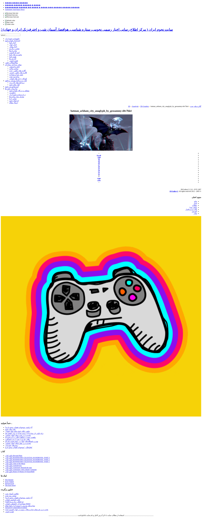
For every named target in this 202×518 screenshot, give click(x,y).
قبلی (99, 157)
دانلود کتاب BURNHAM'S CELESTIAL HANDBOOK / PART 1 (27, 462)
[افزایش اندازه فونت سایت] (11, 13)
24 (99, 170)
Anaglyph (135, 106)
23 (99, 172)
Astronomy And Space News (15, 9)
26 (99, 167)
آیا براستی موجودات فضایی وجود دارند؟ (18, 427)
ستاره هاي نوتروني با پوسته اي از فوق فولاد (20, 506)
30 (99, 159)
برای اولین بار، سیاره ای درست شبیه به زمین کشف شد (24, 433)
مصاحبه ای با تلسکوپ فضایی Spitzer (17, 504)
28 (99, 163)
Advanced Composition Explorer (16, 508)
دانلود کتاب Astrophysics (13, 466)
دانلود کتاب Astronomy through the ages (18, 468)
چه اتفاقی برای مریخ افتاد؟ (14, 502)
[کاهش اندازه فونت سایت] (12, 17)
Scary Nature (9, 482)
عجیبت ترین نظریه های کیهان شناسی (18, 443)
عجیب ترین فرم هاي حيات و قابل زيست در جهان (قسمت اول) (26, 510)
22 (99, 174)
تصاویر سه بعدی (10, 496)
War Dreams (9, 480)
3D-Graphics (144, 106)
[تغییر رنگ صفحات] (10, 20)
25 (99, 168)
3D (129, 106)
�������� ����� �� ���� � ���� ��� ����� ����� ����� (42, 7)
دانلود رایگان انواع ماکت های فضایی (17, 431)
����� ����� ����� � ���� (22, 5)
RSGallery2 (174, 191)
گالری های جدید (195, 106)
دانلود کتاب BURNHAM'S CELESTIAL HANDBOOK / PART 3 (27, 458)
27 (99, 165)
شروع (99, 155)
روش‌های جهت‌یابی (11, 445)
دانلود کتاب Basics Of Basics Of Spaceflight (19, 472)
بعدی (99, 178)
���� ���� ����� (16, 3)
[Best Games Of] (101, 416)
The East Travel (10, 485)
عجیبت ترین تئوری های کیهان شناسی (18, 435)
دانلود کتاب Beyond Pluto (13, 456)
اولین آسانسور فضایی (12, 500)
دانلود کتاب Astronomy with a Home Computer (21, 470)
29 (99, 161)
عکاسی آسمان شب (12, 494)
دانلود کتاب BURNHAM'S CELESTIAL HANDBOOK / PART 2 (27, 460)
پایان (98, 180)
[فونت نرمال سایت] (11, 15)
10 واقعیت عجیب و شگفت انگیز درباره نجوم (20, 437)
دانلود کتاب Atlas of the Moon (15, 464)
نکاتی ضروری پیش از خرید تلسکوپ (17, 439)
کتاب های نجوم (10, 429)
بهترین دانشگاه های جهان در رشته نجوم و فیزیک (21, 441)
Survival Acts (9, 483)
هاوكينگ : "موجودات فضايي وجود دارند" (18, 447)
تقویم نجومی (9, 512)
